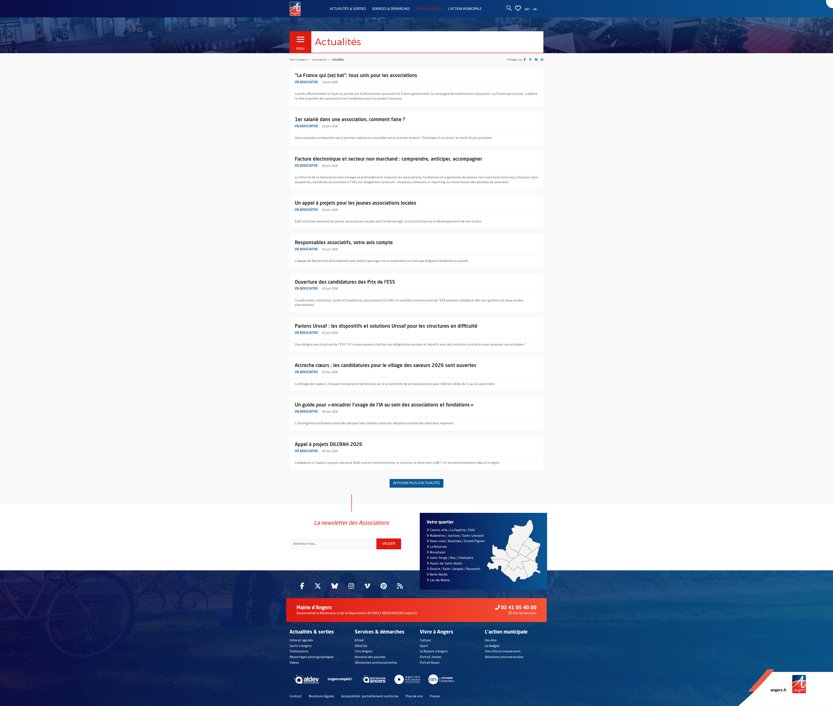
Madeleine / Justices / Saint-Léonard (457, 535)
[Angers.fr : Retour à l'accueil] (295, 8)
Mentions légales (321, 696)
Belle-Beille (439, 574)
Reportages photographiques (312, 657)
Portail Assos (429, 662)
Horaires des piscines (370, 657)
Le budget (492, 645)
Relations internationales (504, 657)
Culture (425, 640)
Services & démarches (391, 9)
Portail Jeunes (430, 657)
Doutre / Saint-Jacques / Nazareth (455, 568)
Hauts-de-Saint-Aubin (446, 563)
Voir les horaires (524, 613)
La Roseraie (438, 546)
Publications (299, 651)
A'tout (359, 640)
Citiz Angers (364, 651)
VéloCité (361, 645)
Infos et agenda (301, 640)
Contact (296, 696)
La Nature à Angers (434, 651)
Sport (424, 645)
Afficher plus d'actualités (416, 483)
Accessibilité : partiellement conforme (369, 696)
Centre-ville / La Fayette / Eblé (452, 530)
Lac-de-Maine (440, 580)
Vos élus (491, 640)
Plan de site (414, 696)
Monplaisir (438, 552)
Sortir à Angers (301, 645)
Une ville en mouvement (503, 651)
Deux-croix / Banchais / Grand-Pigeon (457, 541)
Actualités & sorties (348, 9)
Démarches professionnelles (376, 662)
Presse (435, 696)
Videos (294, 662)
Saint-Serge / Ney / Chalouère (451, 557)
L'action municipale (465, 9)
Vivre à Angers (429, 9)
